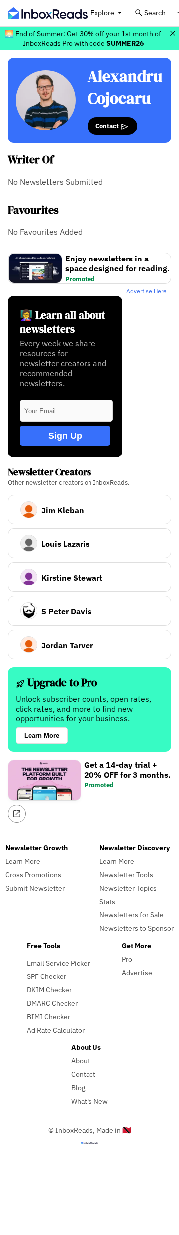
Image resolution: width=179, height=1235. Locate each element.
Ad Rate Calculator (56, 1030)
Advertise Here (146, 291)
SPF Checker (46, 976)
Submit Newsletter (35, 888)
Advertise (137, 972)
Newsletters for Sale (131, 914)
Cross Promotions (33, 874)
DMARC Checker (52, 1003)
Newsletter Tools (126, 874)
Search (155, 12)
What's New (89, 1100)
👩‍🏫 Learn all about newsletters (62, 322)
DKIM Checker (49, 989)
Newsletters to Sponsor (136, 928)
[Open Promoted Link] (17, 814)
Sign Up (65, 436)
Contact (107, 125)
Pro (127, 959)
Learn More (41, 735)
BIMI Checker (48, 1016)
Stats (107, 901)
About (80, 1060)
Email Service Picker (58, 963)
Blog (78, 1087)
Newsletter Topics (128, 888)
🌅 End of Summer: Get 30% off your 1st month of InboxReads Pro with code (83, 38)
